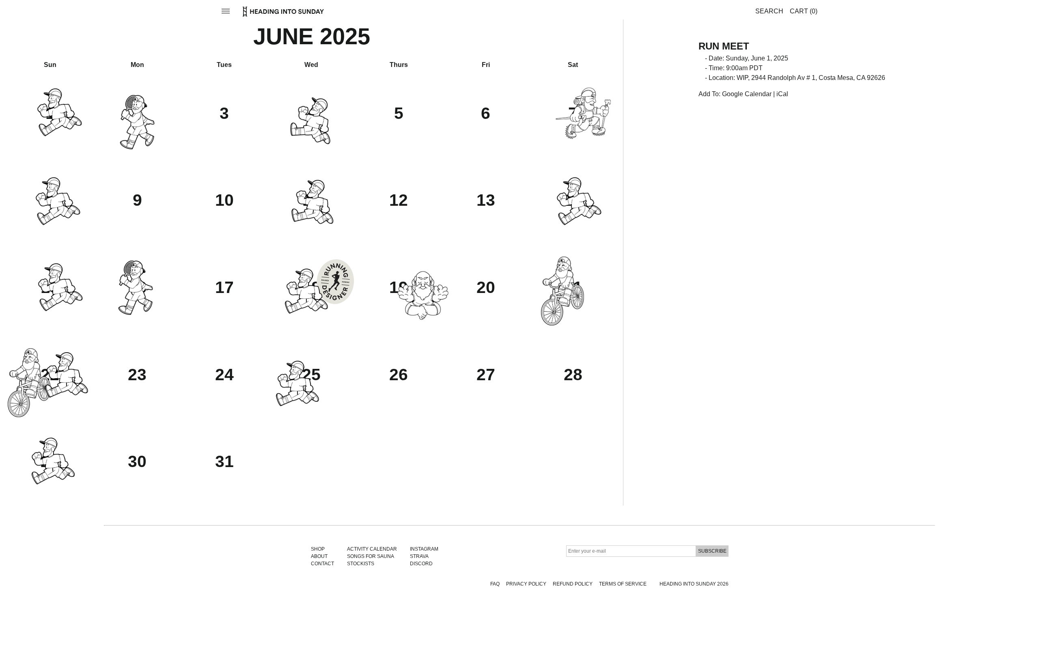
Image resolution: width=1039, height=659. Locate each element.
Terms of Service (623, 584)
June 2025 (311, 36)
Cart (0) (803, 11)
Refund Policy (573, 584)
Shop (318, 549)
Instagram (424, 549)
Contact (322, 563)
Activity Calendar (372, 549)
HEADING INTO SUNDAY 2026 (694, 584)
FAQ (495, 584)
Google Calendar (747, 93)
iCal (782, 93)
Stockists (360, 563)
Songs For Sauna (370, 556)
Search (769, 11)
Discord (421, 563)
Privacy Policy (526, 584)
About (319, 556)
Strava (419, 556)
